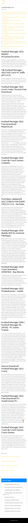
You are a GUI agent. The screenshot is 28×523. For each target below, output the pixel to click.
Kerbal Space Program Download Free (13, 487)
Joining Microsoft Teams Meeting (12, 490)
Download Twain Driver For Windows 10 (10, 456)
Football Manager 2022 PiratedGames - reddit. (13, 36)
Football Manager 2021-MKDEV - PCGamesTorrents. (15, 12)
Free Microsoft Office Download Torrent (14, 502)
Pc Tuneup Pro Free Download (8, 461)
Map (3, 3)
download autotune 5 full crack (12, 484)
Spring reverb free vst (9, 497)
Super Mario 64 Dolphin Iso (7, 470)
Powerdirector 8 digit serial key (12, 500)
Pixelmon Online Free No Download (13, 505)
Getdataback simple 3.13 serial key (12, 508)
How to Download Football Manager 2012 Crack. (14, 41)
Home (3, 1)
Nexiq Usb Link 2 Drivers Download (9, 466)
